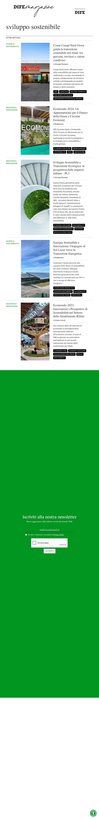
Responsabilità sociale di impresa (68, 98)
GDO (55, 91)
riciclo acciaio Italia (62, 232)
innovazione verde (61, 295)
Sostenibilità (59, 152)
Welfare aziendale (78, 91)
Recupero (79, 229)
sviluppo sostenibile (63, 291)
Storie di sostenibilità (12, 45)
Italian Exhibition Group (64, 354)
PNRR (70, 152)
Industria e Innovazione (12, 109)
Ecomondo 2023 (60, 351)
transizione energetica (64, 288)
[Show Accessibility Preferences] (93, 813)
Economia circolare (62, 148)
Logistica (64, 91)
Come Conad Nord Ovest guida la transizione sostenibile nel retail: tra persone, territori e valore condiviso (69, 52)
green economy (79, 148)
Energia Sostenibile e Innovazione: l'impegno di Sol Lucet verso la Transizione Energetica (69, 248)
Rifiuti (80, 354)
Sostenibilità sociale (63, 95)
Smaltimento (59, 358)
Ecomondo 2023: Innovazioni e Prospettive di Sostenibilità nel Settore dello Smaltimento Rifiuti (70, 310)
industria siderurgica (63, 229)
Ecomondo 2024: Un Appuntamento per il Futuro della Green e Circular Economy (70, 114)
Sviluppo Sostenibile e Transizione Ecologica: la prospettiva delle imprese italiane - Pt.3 (68, 167)
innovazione (79, 152)
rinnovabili (76, 295)
